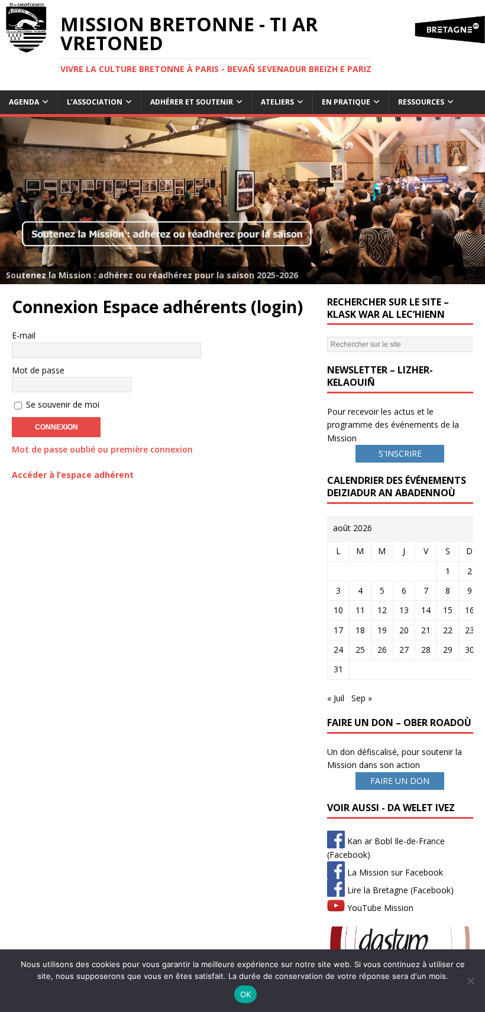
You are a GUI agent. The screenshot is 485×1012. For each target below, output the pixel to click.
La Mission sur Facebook (394, 872)
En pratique (346, 102)
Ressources (421, 102)
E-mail (23, 335)
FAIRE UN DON (399, 780)
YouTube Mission (379, 907)
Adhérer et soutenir (191, 102)
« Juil (335, 698)
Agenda (24, 102)
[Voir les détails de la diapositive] (242, 200)
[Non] (470, 981)
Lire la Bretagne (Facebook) (399, 890)
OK (245, 994)
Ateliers (277, 102)
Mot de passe (38, 370)
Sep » (361, 698)
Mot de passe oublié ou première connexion (102, 449)
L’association (94, 102)
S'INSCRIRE (400, 453)
